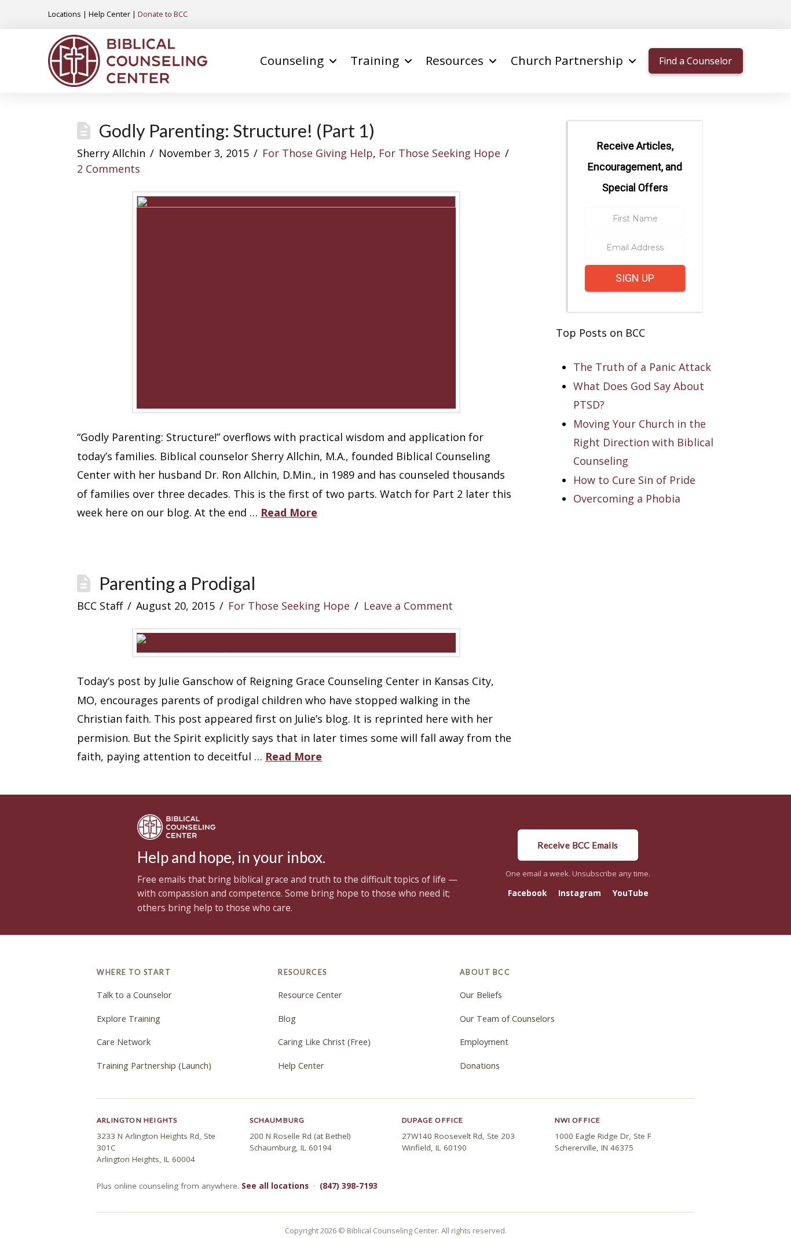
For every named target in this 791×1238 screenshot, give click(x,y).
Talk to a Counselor (134, 994)
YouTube (631, 893)
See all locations (275, 1186)
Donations (480, 1065)
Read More (289, 512)
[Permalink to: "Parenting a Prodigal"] (296, 643)
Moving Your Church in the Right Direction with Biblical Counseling (643, 442)
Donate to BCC (163, 14)
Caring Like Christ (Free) (324, 1041)
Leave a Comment (408, 606)
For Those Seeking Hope (439, 153)
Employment (484, 1041)
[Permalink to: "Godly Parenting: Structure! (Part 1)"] (296, 302)
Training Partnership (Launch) (154, 1065)
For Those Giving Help (317, 153)
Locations (64, 14)
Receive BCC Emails (577, 845)
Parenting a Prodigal (177, 583)
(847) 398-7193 (349, 1186)
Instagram (579, 893)
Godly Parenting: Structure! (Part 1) (237, 130)
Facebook (527, 893)
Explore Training (128, 1018)
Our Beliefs (481, 994)
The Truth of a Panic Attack (642, 367)
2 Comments (108, 169)
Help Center (109, 14)
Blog (287, 1018)
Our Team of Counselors (507, 1018)
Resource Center (310, 994)
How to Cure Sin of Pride (634, 480)
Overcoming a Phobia (626, 498)
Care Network (124, 1041)
